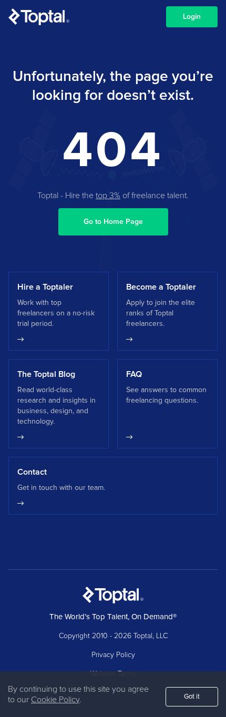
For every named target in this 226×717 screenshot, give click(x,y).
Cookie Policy (55, 699)
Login (192, 17)
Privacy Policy (113, 655)
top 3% (108, 195)
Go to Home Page (113, 222)
